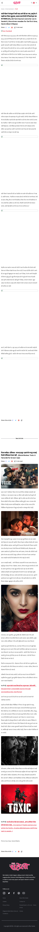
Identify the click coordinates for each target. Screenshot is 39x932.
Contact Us (22, 901)
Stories (21, 911)
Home (4, 898)
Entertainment (10, 9)
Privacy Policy (6, 905)
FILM (16, 9)
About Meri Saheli (24, 898)
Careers (5, 901)
